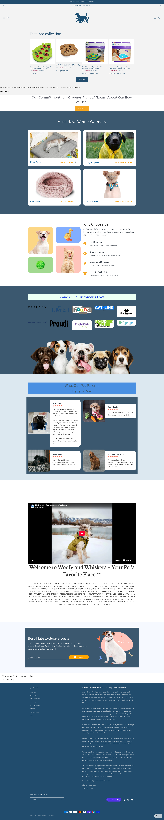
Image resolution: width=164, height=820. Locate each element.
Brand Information (35, 699)
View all (82, 79)
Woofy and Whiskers (39, 815)
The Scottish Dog (8, 680)
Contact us (33, 692)
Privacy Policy (34, 702)
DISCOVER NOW (67, 162)
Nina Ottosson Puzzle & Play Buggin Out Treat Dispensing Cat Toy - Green (41, 67)
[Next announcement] (160, 5)
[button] (4, 18)
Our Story (33, 695)
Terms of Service (35, 705)
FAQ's (31, 715)
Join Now (80, 657)
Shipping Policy (34, 712)
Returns (32, 708)
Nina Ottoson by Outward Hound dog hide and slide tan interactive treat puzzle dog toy (68, 65)
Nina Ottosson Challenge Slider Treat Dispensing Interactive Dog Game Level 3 (120, 67)
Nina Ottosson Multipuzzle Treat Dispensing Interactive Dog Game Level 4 (94, 67)
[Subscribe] (62, 799)
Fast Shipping (96, 242)
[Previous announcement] (4, 5)
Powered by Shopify (49, 815)
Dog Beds (35, 162)
